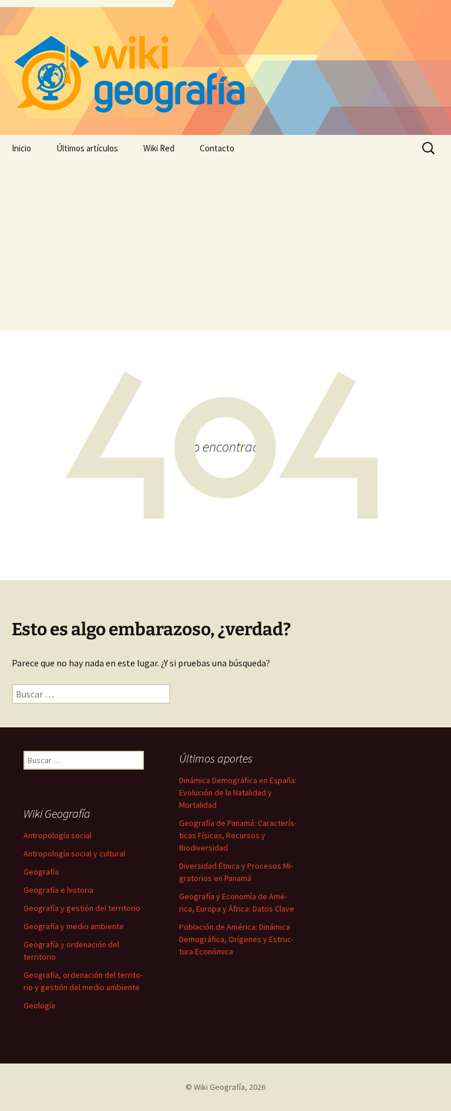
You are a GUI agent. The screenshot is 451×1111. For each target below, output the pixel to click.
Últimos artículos (87, 148)
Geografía (41, 871)
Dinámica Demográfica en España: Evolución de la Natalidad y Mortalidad (238, 792)
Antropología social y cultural (74, 853)
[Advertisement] (225, 249)
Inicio (21, 148)
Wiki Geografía (219, 1087)
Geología (39, 1005)
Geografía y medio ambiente (73, 926)
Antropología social (57, 835)
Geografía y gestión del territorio (81, 908)
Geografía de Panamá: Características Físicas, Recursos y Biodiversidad (238, 835)
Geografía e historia (58, 890)
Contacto (217, 148)
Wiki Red (158, 148)
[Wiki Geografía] (225, 67)
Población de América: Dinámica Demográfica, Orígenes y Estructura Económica (236, 939)
